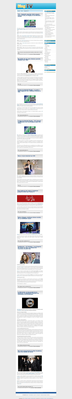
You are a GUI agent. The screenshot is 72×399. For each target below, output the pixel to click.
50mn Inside (27, 36)
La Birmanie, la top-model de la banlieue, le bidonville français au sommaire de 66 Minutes (28, 293)
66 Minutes (19, 310)
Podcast (26, 398)
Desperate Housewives (48, 49)
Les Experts (22, 267)
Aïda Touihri (19, 309)
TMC (37, 75)
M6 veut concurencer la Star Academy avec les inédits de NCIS (30, 351)
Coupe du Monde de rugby (21, 29)
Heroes (45, 398)
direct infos (42, 398)
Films (24, 398)
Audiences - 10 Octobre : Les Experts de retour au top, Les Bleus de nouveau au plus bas (29, 247)
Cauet (18, 234)
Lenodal (46, 47)
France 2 (24, 286)
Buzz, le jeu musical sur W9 (26, 156)
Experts (18, 275)
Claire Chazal (23, 40)
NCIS (18, 381)
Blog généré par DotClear (40, 392)
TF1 (17, 28)
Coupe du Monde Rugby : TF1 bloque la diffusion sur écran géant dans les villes (29, 122)
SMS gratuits (46, 56)
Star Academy (30, 74)
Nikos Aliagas (24, 35)
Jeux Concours (47, 54)
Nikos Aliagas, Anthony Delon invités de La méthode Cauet (29, 218)
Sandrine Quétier (29, 35)
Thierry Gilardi (35, 36)
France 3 (18, 203)
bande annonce (33, 398)
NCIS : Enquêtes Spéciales (30, 373)
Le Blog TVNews (47, 46)
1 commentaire (32, 387)
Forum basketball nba (50, 398)
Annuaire (29, 398)
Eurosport (34, 108)
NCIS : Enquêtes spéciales (24, 386)
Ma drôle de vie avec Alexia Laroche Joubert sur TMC (29, 59)
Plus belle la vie (40, 204)
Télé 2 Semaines (47, 45)
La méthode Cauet (34, 234)
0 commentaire (31, 54)
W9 (17, 175)
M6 (28, 274)
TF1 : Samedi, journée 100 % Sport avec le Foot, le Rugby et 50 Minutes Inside (29, 15)
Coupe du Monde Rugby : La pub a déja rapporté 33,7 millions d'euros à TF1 (29, 91)
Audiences (21, 286)
